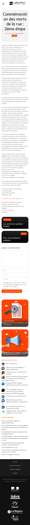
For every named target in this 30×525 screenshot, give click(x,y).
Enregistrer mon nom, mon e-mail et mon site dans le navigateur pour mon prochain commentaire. (14, 284)
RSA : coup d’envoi (11, 363)
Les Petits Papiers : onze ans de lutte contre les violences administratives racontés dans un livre (15, 438)
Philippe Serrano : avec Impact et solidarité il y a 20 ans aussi (16, 412)
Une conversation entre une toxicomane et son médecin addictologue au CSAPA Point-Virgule (13, 391)
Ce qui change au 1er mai (9, 447)
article (4, 156)
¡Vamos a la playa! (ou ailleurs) (10, 454)
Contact (15, 473)
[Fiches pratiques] (15, 313)
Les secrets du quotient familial (13, 224)
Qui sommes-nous (15, 465)
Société (14, 35)
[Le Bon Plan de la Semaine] (15, 343)
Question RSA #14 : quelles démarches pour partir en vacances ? (15, 385)
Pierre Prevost (9, 33)
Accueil (15, 462)
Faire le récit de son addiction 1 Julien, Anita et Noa (15, 368)
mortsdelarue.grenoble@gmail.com (13, 198)
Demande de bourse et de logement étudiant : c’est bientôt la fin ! (14, 402)
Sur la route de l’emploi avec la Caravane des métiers (15, 407)
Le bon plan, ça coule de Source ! (16, 396)
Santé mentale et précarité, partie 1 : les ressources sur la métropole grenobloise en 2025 (15, 378)
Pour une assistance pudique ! (11, 238)
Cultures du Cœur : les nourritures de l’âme (16, 373)
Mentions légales (15, 469)
